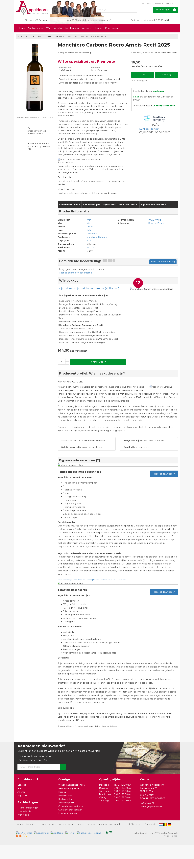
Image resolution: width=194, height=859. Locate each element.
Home (21, 28)
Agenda (21, 792)
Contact (21, 785)
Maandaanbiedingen (27, 807)
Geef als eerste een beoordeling (75, 272)
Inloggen (159, 3)
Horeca (98, 28)
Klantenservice (172, 3)
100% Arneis (154, 220)
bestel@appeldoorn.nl (152, 806)
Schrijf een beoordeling (163, 261)
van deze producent (82, 447)
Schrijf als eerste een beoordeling (74, 53)
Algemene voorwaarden (110, 824)
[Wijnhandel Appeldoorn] (32, 8)
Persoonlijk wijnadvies (69, 788)
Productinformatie (69, 204)
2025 (89, 240)
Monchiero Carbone (97, 237)
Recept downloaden (164, 474)
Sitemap (91, 824)
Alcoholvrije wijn (66, 802)
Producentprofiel (128, 204)
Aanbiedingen (35, 28)
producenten (136, 447)
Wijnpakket (109, 204)
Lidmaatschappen (67, 813)
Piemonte (59, 36)
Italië (49, 36)
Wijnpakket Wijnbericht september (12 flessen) (88, 288)
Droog (90, 226)
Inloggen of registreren (27, 824)
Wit (69, 36)
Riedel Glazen (65, 795)
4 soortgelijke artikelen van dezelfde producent (154, 53)
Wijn (48, 28)
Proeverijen (111, 28)
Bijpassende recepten (153, 204)
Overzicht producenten (70, 809)
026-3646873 (146, 3)
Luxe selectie (24, 811)
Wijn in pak (23, 815)
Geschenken (72, 28)
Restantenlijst (65, 799)
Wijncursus (23, 795)
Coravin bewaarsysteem (70, 806)
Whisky (58, 28)
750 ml (90, 247)
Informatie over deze (83, 440)
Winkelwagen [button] (165, 9)
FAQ (19, 788)
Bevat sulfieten (156, 223)
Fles (143, 74)
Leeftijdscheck (133, 824)
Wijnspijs (86, 28)
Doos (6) (166, 74)
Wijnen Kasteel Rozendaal (71, 785)
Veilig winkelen (66, 824)
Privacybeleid (149, 824)
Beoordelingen (91, 204)
